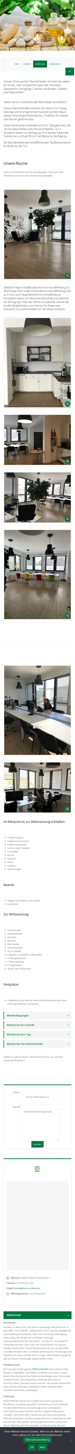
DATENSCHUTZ (55, 64)
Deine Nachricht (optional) (37, 1111)
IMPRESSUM (40, 64)
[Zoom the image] (37, 234)
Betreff (17, 1106)
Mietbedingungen (18, 1015)
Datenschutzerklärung (37, 1439)
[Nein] (70, 1440)
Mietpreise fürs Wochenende (25, 1043)
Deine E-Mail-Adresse (37, 1097)
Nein (42, 1447)
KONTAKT (27, 64)
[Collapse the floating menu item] (69, 71)
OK (31, 1447)
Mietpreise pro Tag (19, 1034)
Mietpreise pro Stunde (21, 1025)
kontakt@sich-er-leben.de (27, 1288)
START (16, 64)
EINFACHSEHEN (40, 1369)
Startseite (9, 25)
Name (16, 1092)
